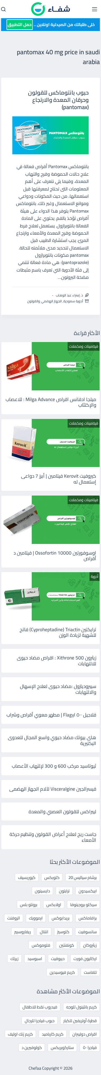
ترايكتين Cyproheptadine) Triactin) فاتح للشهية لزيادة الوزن (58, 632)
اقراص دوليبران (84, 1034)
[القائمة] (94, 9)
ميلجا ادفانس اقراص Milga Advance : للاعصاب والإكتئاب (51, 402)
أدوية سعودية (73, 301)
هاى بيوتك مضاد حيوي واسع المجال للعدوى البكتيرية (52, 740)
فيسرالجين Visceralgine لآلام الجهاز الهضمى (52, 788)
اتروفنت (13, 918)
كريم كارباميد (52, 1034)
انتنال (44, 931)
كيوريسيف (26, 877)
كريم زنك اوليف (20, 1034)
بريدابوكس (61, 918)
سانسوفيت (87, 931)
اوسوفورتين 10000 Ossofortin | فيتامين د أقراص (54, 555)
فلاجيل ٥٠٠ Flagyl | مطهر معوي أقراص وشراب (51, 714)
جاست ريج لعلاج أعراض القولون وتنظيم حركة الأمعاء (53, 837)
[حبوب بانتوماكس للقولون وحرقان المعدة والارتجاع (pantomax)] (50, 135)
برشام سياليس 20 (82, 877)
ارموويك (36, 918)
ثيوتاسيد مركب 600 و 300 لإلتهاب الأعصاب (54, 766)
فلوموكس (41, 945)
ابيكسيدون (88, 891)
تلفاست (90, 972)
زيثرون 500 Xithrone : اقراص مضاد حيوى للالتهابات (56, 660)
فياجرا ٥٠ (90, 1047)
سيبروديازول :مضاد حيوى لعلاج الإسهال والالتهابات (58, 689)
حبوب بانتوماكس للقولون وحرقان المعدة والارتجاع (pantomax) (58, 99)
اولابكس (53, 904)
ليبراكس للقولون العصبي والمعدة (62, 811)
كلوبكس (51, 877)
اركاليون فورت (85, 958)
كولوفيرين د (32, 1047)
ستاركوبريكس (62, 1047)
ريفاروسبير (22, 931)
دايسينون (42, 891)
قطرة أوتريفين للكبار (80, 1020)
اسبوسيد (34, 958)
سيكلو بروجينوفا (83, 904)
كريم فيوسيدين (62, 972)
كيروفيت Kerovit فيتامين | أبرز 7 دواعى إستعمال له (58, 479)
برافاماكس (88, 918)
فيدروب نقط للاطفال (39, 1007)
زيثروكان (90, 945)
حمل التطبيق (20, 24)
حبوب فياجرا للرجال (39, 1020)
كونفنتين (66, 945)
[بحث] (3, 9)
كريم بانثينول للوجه (81, 1007)
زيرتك (14, 958)
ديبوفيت (58, 958)
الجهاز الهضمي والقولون (44, 301)
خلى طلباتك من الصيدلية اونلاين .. (51, 24)
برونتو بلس (28, 904)
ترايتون (64, 891)
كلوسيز (63, 931)
